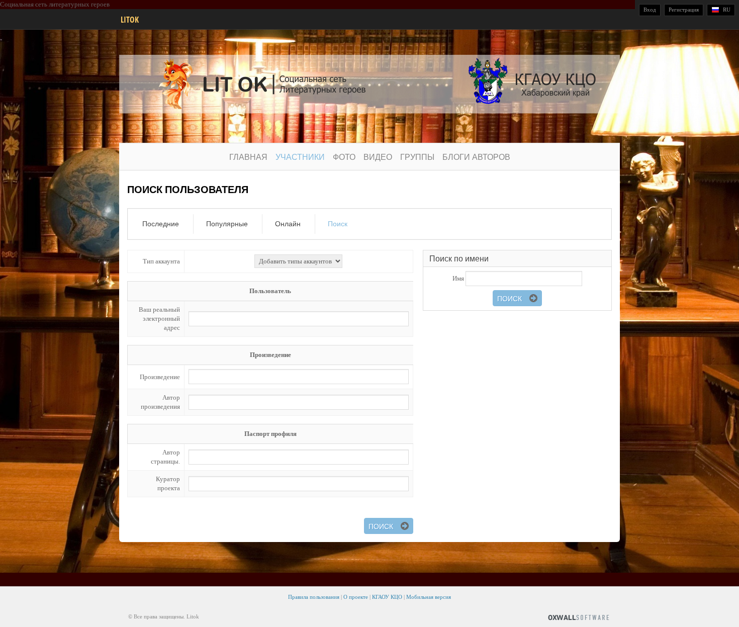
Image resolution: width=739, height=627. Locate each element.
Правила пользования (313, 597)
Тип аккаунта (161, 261)
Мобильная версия (428, 597)
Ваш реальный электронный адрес (159, 318)
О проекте (355, 597)
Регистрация (684, 10)
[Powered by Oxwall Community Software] (578, 616)
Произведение (160, 377)
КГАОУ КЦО (387, 597)
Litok (130, 19)
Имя (458, 278)
